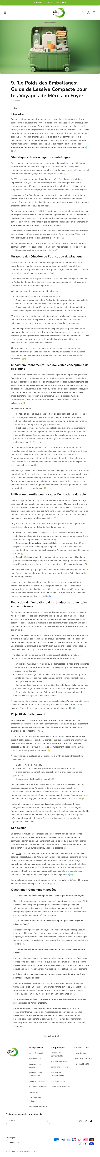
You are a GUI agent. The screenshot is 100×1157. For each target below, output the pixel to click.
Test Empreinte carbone (35, 1099)
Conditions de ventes (59, 1067)
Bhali (18, 853)
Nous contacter (35, 1059)
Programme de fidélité (38, 1087)
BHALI (14, 1151)
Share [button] (16, 108)
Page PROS (33, 1092)
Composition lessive (37, 1081)
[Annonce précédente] (4, 2)
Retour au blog (51, 1036)
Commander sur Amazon (35, 1065)
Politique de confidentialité (57, 1054)
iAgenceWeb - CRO (30, 1151)
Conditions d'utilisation (60, 1087)
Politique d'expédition (60, 1061)
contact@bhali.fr (81, 1064)
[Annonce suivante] (95, 2)
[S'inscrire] (47, 1121)
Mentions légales (58, 1081)
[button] (5, 12)
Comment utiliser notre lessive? (36, 1074)
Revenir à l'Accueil (36, 1053)
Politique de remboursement (57, 1074)
